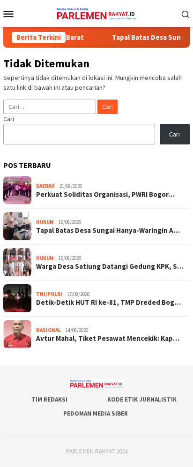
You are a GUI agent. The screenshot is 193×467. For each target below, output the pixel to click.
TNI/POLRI (49, 294)
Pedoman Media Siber (95, 413)
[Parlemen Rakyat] (96, 12)
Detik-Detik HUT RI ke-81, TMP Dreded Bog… (108, 302)
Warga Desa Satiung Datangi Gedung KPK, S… (110, 266)
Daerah (45, 186)
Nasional (48, 330)
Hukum (45, 222)
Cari (8, 119)
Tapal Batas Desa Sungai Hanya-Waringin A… (108, 230)
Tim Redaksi (49, 399)
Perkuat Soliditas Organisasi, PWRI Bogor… (105, 194)
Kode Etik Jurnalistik (142, 399)
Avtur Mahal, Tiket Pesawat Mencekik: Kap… (107, 338)
